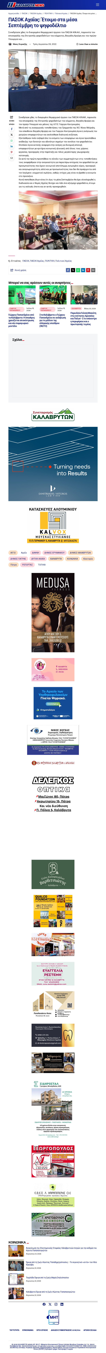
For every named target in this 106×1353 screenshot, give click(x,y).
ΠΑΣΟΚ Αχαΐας (36, 13)
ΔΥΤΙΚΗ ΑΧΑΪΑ (38, 559)
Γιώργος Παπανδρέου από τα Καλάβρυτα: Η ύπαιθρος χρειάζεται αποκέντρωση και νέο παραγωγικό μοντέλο (21, 320)
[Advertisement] (53, 836)
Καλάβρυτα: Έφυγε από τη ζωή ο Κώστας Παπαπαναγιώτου (50, 1292)
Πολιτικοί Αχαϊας (61, 13)
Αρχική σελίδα (13, 13)
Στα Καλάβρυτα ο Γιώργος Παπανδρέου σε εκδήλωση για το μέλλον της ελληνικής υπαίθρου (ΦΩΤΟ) (52, 320)
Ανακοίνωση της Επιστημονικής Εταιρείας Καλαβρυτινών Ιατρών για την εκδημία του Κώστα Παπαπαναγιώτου (61, 1249)
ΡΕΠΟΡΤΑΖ (27, 565)
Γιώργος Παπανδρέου (15, 309)
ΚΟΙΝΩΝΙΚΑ (72, 559)
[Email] (11, 158)
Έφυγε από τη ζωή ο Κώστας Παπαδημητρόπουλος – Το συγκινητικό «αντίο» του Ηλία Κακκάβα (61, 1263)
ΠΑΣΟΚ (25, 13)
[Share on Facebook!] (11, 128)
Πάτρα (13, 565)
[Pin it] (11, 152)
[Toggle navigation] (98, 5)
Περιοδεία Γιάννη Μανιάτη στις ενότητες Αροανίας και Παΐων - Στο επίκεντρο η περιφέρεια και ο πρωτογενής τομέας (83, 318)
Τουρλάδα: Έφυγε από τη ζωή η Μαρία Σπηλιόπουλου (47, 1277)
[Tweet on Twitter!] (11, 134)
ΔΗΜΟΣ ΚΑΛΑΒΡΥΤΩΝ (80, 553)
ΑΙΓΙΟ (13, 553)
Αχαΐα (24, 553)
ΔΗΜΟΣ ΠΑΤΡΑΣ (18, 559)
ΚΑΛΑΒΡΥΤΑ (76, 308)
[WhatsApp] (11, 140)
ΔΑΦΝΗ (35, 553)
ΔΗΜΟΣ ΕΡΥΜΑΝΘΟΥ (54, 553)
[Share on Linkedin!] (11, 146)
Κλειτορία (88, 559)
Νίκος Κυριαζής (20, 44)
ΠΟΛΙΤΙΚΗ (48, 13)
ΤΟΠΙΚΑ (42, 565)
